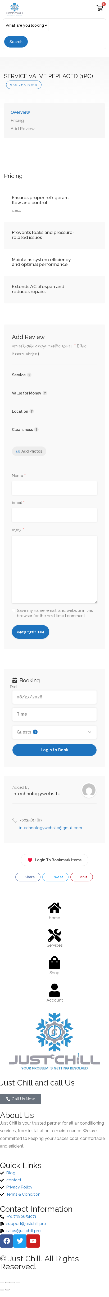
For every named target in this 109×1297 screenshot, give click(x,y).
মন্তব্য (18, 530)
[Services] (54, 935)
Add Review (23, 128)
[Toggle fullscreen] (7, 1282)
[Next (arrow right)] (7, 1289)
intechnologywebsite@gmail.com (50, 827)
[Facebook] (6, 1241)
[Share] (13, 1282)
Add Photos (31, 451)
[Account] (54, 990)
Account (55, 1000)
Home (54, 917)
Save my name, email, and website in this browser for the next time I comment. (55, 613)
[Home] (54, 907)
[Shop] (54, 962)
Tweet (57, 877)
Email (18, 503)
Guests (26, 732)
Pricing (17, 120)
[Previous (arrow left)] (2, 1289)
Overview (20, 112)
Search (16, 41)
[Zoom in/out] (2, 1282)
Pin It (83, 877)
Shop (54, 972)
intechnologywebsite (36, 793)
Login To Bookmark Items (58, 860)
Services (54, 945)
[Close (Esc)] (18, 1282)
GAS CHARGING (23, 84)
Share (29, 877)
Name (19, 476)
